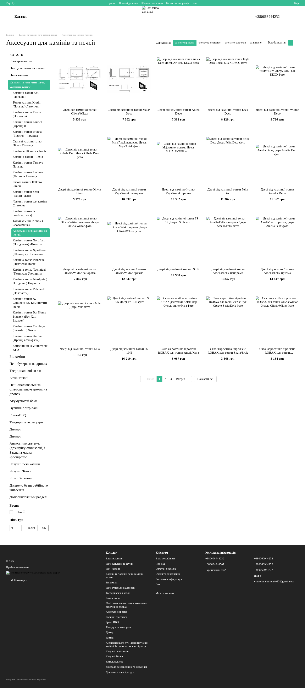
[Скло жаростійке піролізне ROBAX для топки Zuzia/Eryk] (227, 318)
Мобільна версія (19, 580)
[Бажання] (283, 3)
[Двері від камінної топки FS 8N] (178, 238)
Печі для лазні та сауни (27, 68)
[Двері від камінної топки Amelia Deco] (277, 158)
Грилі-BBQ (18, 415)
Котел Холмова (21, 478)
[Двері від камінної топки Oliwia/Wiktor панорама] (79, 238)
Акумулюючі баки (23, 401)
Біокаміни (17, 356)
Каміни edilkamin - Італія (29, 151)
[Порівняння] (275, 3)
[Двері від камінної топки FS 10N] (129, 318)
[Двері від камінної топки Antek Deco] (178, 79)
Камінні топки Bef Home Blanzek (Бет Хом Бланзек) (29, 316)
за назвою (256, 42)
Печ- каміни (19, 75)
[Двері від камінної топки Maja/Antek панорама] (129, 158)
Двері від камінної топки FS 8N (178, 269)
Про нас (111, 3)
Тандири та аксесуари (26, 422)
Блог (195, 3)
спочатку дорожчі (235, 42)
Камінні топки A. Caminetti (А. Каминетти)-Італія (30, 302)
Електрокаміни (21, 61)
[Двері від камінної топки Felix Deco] (227, 158)
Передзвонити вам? (215, 570)
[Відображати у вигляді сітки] (290, 43)
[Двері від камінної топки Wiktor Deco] (277, 79)
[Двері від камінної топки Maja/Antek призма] (178, 158)
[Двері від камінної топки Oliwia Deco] (79, 158)
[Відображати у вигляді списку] (296, 43)
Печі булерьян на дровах (28, 364)
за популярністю (184, 42)
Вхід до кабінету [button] (166, 558)
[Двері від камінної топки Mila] (79, 318)
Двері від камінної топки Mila (80, 349)
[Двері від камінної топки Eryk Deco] (227, 79)
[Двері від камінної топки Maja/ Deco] (129, 79)
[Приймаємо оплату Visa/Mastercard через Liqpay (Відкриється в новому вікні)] (33, 572)
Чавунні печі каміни (25, 464)
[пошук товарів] (42, 16)
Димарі (15, 429)
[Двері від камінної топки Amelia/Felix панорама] (227, 238)
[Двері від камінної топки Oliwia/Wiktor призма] (129, 238)
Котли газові (19, 378)
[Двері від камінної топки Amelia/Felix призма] (277, 238)
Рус (14, 3)
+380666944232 (267, 16)
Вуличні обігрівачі (24, 408)
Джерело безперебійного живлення (126, 666)
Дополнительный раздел (28, 497)
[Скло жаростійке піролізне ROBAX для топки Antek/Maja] (178, 318)
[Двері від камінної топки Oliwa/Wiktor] (79, 79)
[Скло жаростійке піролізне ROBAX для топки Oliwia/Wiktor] (277, 318)
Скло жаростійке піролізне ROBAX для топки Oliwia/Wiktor (277, 352)
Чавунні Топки (21, 471)
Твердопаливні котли (25, 371)
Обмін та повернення (152, 3)
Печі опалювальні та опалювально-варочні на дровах (28, 389)
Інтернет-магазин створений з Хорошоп (26, 679)
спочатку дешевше (210, 42)
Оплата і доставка (128, 3)
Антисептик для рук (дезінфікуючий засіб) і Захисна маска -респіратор (127, 644)
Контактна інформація (177, 3)
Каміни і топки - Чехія (28, 156)
